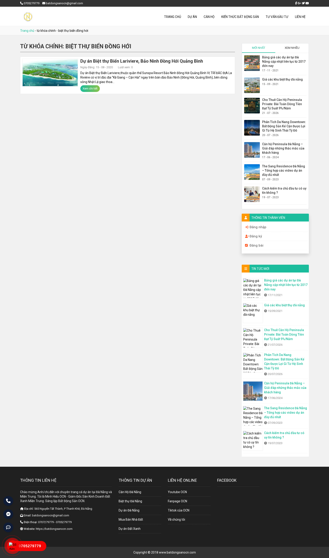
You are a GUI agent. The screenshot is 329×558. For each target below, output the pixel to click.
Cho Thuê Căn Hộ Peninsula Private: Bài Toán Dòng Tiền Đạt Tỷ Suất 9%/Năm (282, 104)
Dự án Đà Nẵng (129, 510)
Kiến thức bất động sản (240, 17)
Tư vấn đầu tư (277, 17)
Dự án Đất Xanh (130, 528)
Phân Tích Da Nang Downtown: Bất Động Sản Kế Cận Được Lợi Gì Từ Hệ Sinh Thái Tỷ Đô (284, 126)
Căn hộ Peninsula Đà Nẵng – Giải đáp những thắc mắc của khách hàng (283, 148)
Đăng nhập (258, 227)
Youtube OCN (177, 492)
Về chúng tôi (176, 519)
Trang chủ (172, 17)
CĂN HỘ (209, 17)
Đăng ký (256, 236)
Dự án (192, 17)
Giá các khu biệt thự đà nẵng (282, 79)
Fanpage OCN (177, 501)
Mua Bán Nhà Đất (131, 519)
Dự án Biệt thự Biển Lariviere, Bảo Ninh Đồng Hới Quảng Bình (141, 61)
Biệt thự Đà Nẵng (130, 501)
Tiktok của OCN (178, 510)
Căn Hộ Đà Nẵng (130, 492)
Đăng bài (256, 245)
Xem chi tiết (90, 88)
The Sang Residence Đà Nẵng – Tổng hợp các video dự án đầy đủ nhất (283, 170)
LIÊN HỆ (300, 17)
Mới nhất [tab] (258, 47)
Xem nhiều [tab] (292, 47)
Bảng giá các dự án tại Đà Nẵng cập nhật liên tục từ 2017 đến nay (284, 61)
